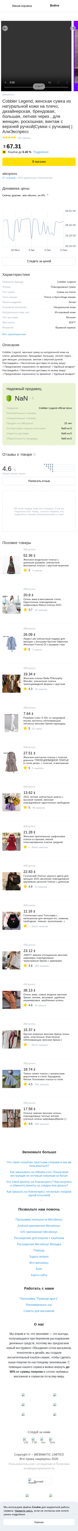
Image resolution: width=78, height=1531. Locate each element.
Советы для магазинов (39, 1310)
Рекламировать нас (39, 1304)
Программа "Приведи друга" (39, 1298)
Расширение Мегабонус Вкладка (39, 1244)
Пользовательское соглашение (31, 1464)
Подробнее (41, 152)
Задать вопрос (39, 1256)
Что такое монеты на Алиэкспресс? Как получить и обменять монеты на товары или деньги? (39, 1183)
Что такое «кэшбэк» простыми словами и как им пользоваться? (39, 1164)
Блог (39, 1268)
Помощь (39, 1250)
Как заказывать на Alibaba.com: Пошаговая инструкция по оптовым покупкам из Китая (39, 1174)
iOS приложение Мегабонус (39, 1231)
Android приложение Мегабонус (39, 1225)
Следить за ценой (39, 261)
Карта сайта (39, 1275)
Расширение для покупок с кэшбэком (39, 1238)
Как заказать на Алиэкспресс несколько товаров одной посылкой (39, 1193)
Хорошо (39, 1522)
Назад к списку (5, 28)
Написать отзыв (39, 481)
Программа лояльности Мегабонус (39, 1219)
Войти (54, 5)
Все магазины (39, 1262)
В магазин (39, 161)
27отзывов (8, 177)
